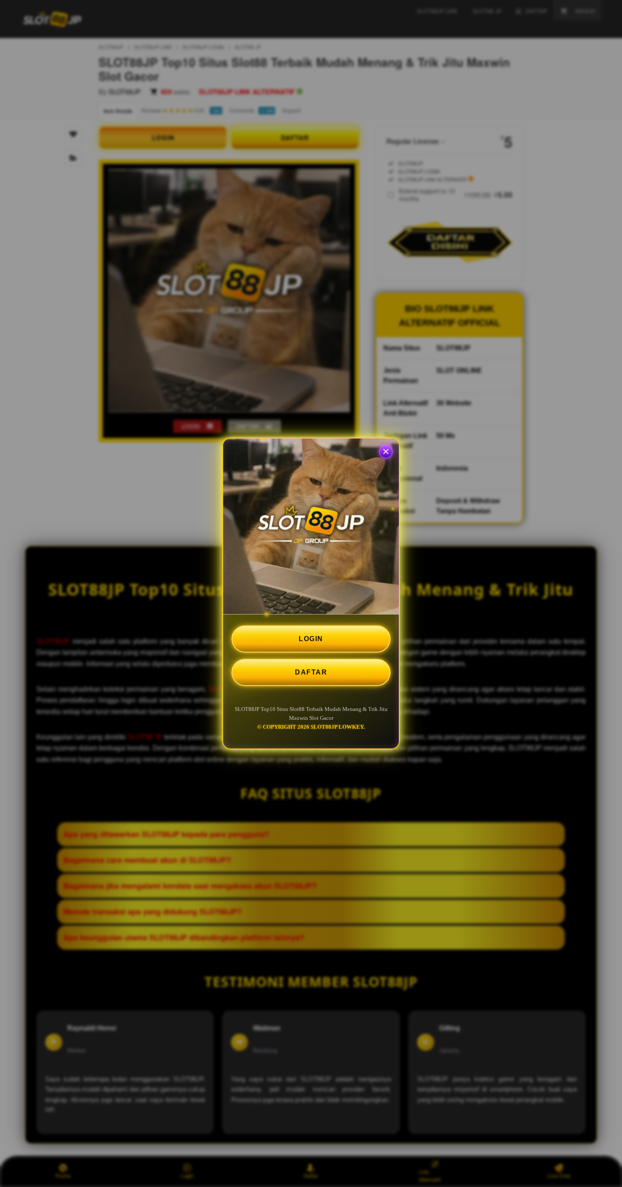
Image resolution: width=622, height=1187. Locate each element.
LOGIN (311, 638)
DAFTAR (311, 672)
